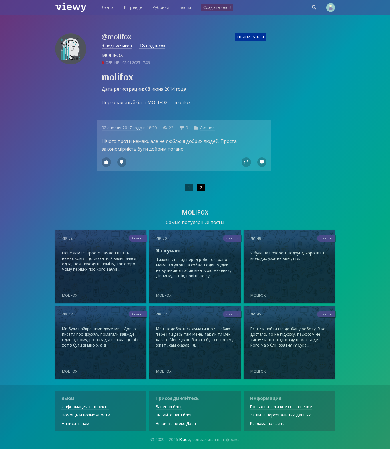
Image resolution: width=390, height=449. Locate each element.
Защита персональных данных (280, 415)
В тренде (133, 7)
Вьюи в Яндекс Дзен (176, 423)
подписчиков (117, 46)
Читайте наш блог (174, 415)
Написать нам (75, 423)
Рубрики (160, 7)
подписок (152, 46)
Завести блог (169, 406)
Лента (108, 7)
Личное (207, 127)
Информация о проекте (85, 406)
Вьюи (184, 439)
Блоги (185, 7)
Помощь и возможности (85, 415)
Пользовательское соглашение (281, 406)
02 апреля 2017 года (122, 127)
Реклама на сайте (267, 423)
